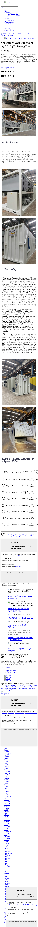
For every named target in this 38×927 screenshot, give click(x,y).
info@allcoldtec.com (10, 671)
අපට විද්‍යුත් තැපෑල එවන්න (9, 67)
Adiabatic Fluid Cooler (28, 688)
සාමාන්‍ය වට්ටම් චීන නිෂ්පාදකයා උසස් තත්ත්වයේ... (20, 639)
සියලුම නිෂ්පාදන (6, 690)
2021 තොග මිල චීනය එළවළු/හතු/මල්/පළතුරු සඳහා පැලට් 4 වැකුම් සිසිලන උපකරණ (19, 535)
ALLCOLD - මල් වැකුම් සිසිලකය (21, 618)
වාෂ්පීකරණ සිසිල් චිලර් (17, 687)
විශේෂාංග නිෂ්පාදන (14, 15)
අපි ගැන (7, 19)
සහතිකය (11, 20)
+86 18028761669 (9, 672)
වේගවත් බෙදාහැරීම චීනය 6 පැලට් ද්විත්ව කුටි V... (18, 610)
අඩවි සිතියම (5, 685)
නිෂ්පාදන (7, 12)
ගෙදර (6, 10)
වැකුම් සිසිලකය (13, 14)
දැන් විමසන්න (5, 667)
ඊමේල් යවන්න (5, 693)
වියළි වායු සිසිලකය (15, 688)
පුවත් (6, 17)
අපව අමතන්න (9, 24)
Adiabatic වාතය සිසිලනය (17, 685)
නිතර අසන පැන (9, 22)
